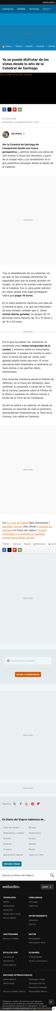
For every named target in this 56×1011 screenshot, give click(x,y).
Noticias (34, 9)
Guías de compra (11, 827)
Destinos (7, 844)
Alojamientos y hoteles (13, 833)
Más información (44, 1008)
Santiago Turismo (12, 526)
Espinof (32, 924)
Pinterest (32, 803)
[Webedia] (49, 2)
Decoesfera (8, 961)
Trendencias (8, 957)
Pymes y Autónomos (38, 961)
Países (8, 46)
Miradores (40, 544)
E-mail (20, 109)
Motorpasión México (38, 991)
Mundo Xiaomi (9, 918)
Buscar (52, 875)
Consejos (7, 9)
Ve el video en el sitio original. (16, 74)
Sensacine (33, 920)
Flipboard (15, 109)
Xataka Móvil (8, 906)
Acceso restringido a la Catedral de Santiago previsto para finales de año (24, 534)
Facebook (4, 109)
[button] (18, 133)
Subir (45, 887)
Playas (32, 849)
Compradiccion (9, 965)
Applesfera (8, 910)
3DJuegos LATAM (37, 979)
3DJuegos (33, 902)
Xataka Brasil (8, 983)
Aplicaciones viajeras (13, 854)
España (21, 9)
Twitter (9, 109)
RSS (26, 803)
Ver (29, 674)
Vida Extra (33, 906)
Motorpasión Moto (37, 942)
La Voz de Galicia (18, 522)
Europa (47, 9)
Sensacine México (37, 983)
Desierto (40, 46)
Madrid (19, 46)
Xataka (6, 902)
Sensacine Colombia (38, 987)
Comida (51, 46)
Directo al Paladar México (14, 991)
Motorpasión (34, 938)
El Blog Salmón (35, 957)
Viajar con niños (36, 854)
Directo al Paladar (11, 938)
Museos (32, 827)
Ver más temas (12, 864)
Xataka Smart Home (12, 914)
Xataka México (9, 979)
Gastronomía (35, 833)
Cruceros (7, 849)
